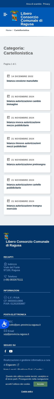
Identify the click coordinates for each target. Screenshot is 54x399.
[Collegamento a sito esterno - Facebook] (5, 351)
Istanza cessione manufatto (22, 81)
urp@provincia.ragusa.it (16, 334)
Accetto (40, 384)
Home (9, 30)
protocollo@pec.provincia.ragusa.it (22, 325)
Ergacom (11, 365)
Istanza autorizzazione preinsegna (26, 164)
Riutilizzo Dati (25, 369)
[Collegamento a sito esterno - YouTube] (11, 351)
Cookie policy (27, 392)
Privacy (46, 4)
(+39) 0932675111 (13, 279)
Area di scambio (34, 4)
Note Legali (10, 369)
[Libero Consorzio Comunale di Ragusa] (14, 16)
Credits (38, 369)
